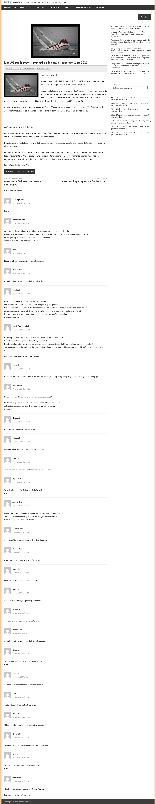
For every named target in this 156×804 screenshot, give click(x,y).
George (15, 777)
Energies (100, 7)
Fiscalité (30, 171)
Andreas (16, 385)
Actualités (8, 7)
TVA (27, 165)
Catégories (117, 84)
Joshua (15, 754)
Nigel (14, 478)
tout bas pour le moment (85, 91)
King (14, 458)
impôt (17, 165)
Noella (15, 269)
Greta (14, 734)
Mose (14, 365)
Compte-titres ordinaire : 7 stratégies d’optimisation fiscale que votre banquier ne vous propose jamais (131, 50)
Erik (14, 693)
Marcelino (16, 219)
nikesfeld (114, 103)
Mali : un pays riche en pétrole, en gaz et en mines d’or (130, 98)
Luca (14, 673)
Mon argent (25, 7)
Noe (14, 249)
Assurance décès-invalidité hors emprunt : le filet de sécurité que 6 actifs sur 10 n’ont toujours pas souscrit (130, 42)
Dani (14, 589)
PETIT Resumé (117, 120)
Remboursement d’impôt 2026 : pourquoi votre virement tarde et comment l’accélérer (130, 27)
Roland (15, 569)
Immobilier (41, 7)
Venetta (15, 629)
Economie (55, 7)
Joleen (15, 609)
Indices (68, 7)
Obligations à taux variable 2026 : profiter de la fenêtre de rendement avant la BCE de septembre (130, 65)
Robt (14, 650)
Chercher (144, 17)
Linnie (15, 290)
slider (23, 165)
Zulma (15, 438)
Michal (15, 549)
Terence (15, 528)
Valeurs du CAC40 (83, 7)
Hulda (15, 713)
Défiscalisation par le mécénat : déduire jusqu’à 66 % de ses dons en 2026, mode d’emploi (130, 72)
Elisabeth (114, 126)
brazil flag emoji (19, 326)
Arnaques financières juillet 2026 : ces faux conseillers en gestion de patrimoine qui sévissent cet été (128, 34)
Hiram (15, 418)
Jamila (15, 502)
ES (112, 109)
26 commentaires (43, 69)
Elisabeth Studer (28, 69)
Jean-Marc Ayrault (49, 75)
